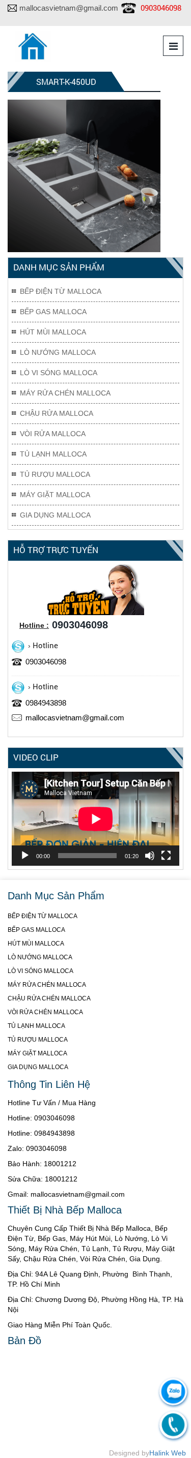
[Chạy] (25, 855)
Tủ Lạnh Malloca (53, 454)
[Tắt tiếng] (150, 855)
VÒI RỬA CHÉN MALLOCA (45, 1012)
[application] (95, 819)
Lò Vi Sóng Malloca (58, 373)
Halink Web (167, 1453)
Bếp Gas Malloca (53, 312)
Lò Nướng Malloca (58, 352)
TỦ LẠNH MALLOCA (36, 1025)
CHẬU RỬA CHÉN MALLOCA (49, 998)
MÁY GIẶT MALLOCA (37, 1053)
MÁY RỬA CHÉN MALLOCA (47, 984)
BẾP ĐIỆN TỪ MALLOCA (42, 916)
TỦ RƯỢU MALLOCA (38, 1039)
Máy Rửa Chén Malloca (65, 393)
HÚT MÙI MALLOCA (36, 943)
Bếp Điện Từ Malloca (60, 291)
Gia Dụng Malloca (55, 515)
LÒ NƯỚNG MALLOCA (40, 957)
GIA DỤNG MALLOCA (38, 1067)
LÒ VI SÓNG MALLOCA (40, 971)
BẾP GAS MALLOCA (36, 929)
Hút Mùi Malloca (53, 332)
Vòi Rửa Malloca (53, 434)
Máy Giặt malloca (55, 495)
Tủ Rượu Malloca (55, 474)
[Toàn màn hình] (166, 855)
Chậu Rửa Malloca (56, 413)
